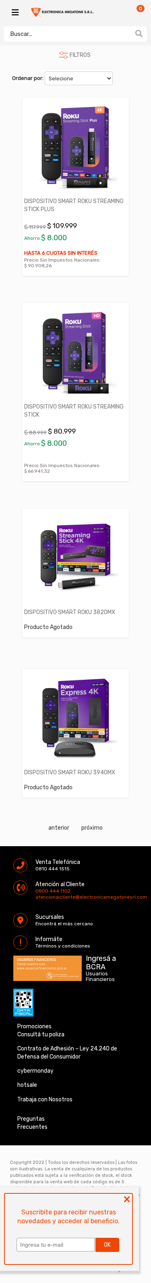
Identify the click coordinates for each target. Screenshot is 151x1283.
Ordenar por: (27, 78)
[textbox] (67, 34)
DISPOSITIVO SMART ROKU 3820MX (69, 612)
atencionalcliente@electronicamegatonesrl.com (42, 897)
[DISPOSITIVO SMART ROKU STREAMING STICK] (75, 352)
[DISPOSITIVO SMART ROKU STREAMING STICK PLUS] (75, 147)
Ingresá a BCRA (101, 961)
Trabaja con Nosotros (44, 1099)
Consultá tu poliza (40, 1034)
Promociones (34, 1026)
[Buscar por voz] (126, 33)
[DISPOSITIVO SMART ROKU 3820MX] (75, 558)
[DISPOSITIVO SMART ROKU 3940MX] (75, 718)
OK (107, 1244)
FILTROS (80, 55)
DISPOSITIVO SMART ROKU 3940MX (69, 772)
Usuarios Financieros (100, 976)
